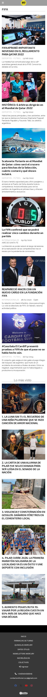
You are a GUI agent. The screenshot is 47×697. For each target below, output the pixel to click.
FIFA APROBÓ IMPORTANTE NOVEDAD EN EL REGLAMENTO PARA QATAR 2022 (20, 51)
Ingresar (24, 667)
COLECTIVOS (23, 662)
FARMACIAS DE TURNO (23, 641)
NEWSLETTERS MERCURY (23, 654)
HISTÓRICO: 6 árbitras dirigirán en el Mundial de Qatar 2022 (22, 106)
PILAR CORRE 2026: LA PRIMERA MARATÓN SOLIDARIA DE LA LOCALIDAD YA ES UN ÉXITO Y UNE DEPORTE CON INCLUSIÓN (23, 562)
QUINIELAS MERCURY (24, 645)
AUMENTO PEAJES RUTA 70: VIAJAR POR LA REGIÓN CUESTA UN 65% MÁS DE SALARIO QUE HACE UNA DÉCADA (23, 611)
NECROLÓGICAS (23, 658)
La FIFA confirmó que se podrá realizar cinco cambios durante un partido (22, 233)
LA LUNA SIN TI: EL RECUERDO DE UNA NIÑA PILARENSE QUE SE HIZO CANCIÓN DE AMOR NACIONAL (23, 420)
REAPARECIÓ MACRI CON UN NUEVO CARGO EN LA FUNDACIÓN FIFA (22, 292)
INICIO (23, 636)
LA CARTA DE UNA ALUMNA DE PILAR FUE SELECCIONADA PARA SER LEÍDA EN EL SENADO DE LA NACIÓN (21, 467)
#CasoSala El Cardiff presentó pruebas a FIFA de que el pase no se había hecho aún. (23, 349)
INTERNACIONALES (10, 240)
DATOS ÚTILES (23, 649)
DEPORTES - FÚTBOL (11, 58)
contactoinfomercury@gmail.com (23, 678)
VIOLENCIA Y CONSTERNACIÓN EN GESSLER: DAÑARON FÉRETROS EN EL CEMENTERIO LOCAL (23, 515)
